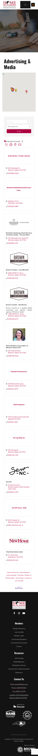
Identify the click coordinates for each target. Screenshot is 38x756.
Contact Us (28, 578)
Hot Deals (20, 575)
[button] (33, 5)
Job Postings (19, 578)
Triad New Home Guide (14, 552)
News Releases (25, 572)
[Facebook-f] (14, 613)
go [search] (20, 131)
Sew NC (9, 482)
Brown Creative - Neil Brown (16, 305)
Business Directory (13, 572)
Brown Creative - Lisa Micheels (17, 270)
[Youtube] (24, 613)
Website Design (29, 745)
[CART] (25, 4)
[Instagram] (19, 613)
